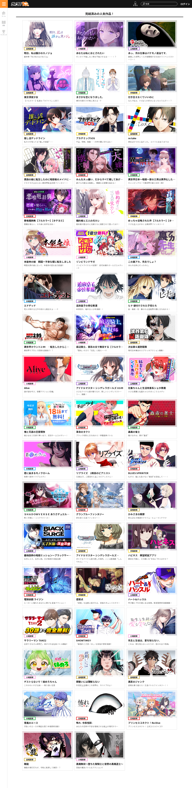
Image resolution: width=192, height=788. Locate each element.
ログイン (185, 4)
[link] (3, 14)
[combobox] (161, 4)
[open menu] (4, 4)
